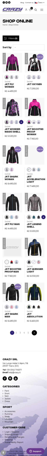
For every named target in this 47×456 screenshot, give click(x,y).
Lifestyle (8, 419)
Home (5, 25)
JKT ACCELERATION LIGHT (36, 179)
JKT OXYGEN (34, 84)
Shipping (9, 440)
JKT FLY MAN (12, 224)
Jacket (8, 399)
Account (26, 9)
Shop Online (13, 25)
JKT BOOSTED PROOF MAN (13, 270)
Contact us (29, 3)
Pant (7, 391)
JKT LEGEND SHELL (34, 225)
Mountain (9, 422)
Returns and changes (14, 437)
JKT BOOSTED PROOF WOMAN (35, 131)
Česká (40, 3)
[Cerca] (35, 9)
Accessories (10, 411)
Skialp (7, 416)
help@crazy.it (14, 372)
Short (7, 393)
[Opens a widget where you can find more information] (35, 451)
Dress (7, 401)
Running (8, 414)
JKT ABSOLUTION (35, 315)
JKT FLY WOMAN (9, 85)
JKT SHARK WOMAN (11, 177)
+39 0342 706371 (14, 370)
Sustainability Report (14, 442)
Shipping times (11, 434)
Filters (12, 38)
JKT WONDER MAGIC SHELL (12, 130)
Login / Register (12, 432)
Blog (22, 3)
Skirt (7, 396)
